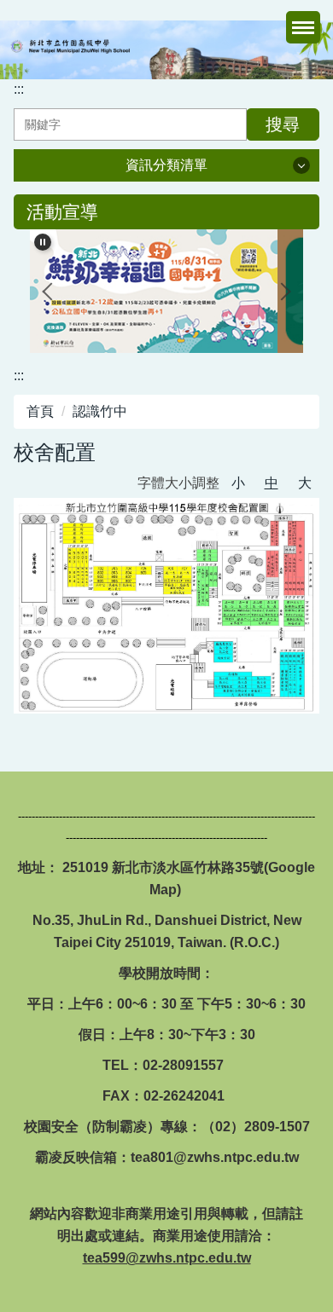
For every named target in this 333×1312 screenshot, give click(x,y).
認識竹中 (100, 411)
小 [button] (238, 483)
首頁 (40, 411)
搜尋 (283, 124)
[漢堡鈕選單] (303, 27)
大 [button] (305, 483)
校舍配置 (55, 452)
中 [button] (271, 483)
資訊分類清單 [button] (166, 165)
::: (19, 89)
